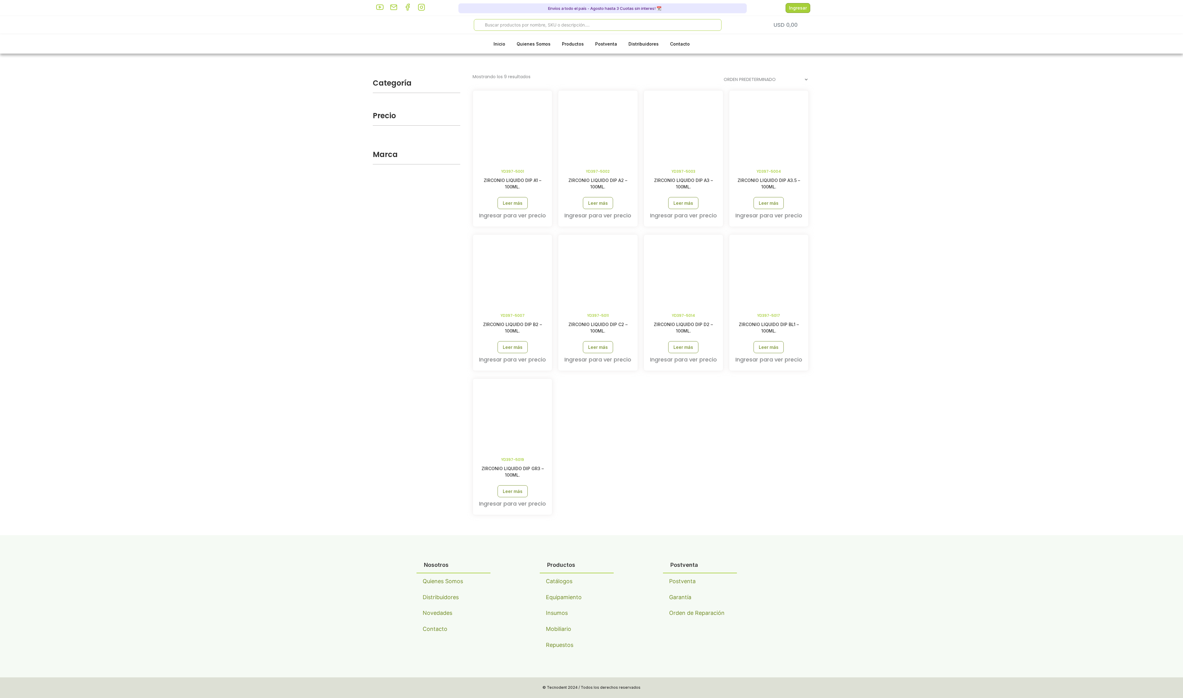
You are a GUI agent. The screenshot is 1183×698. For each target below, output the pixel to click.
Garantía (680, 597)
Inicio (499, 43)
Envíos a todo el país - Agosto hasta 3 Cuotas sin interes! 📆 (604, 8)
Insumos (557, 613)
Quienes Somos (534, 43)
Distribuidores (643, 43)
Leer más (512, 203)
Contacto (680, 43)
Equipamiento (564, 597)
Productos (573, 43)
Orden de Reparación (697, 613)
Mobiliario (558, 629)
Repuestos (559, 645)
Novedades (437, 613)
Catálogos (559, 581)
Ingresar (798, 7)
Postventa (606, 43)
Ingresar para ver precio (512, 215)
